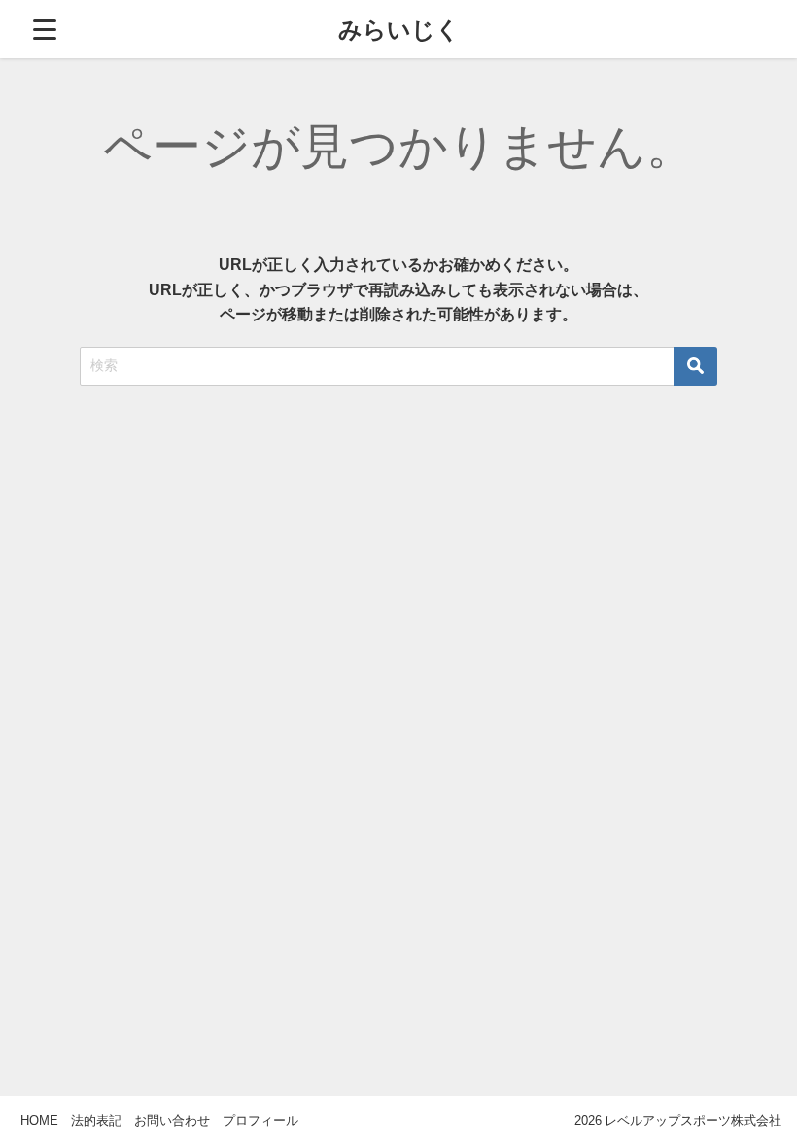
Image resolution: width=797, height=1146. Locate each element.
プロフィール (260, 1120)
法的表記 (96, 1120)
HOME (39, 1120)
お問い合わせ (172, 1120)
